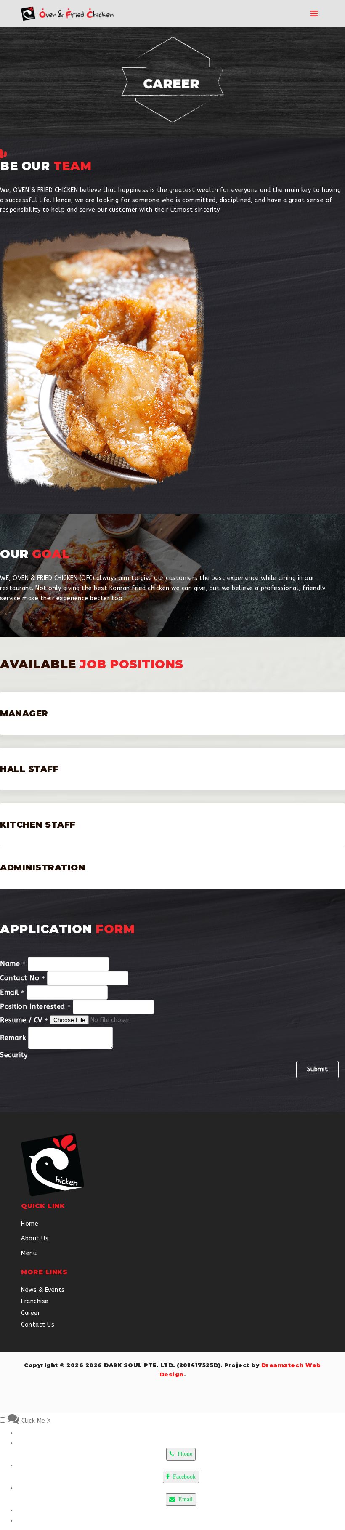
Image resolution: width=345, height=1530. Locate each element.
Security (13, 1055)
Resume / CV (22, 1020)
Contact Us (37, 1324)
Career (30, 1313)
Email (10, 992)
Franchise (35, 1301)
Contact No (21, 978)
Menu (29, 1253)
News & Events (43, 1289)
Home (29, 1223)
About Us (34, 1238)
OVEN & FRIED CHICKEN (45, 190)
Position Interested (33, 1007)
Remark (13, 1038)
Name (11, 964)
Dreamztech (282, 1365)
